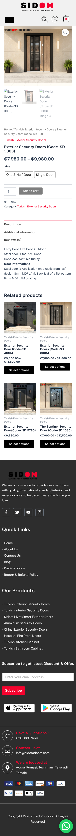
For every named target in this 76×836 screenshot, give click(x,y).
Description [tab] (12, 224)
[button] (65, 32)
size (7, 166)
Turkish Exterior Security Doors (34, 129)
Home (8, 129)
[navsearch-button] (44, 20)
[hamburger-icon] (9, 20)
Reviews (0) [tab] (12, 240)
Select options (19, 370)
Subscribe (13, 690)
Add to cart (31, 191)
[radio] (19, 175)
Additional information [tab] (20, 232)
